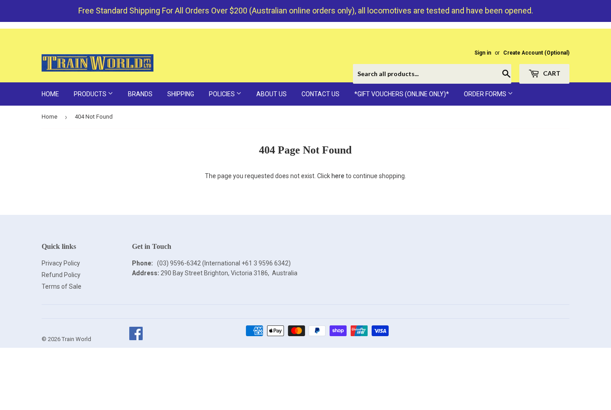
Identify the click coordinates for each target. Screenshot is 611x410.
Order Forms (486, 94)
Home (50, 94)
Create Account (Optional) (536, 53)
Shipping (180, 94)
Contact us (320, 94)
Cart (551, 73)
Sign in (483, 53)
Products (91, 94)
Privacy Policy (61, 263)
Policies (222, 94)
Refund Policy (61, 274)
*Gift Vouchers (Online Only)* (401, 94)
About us (271, 94)
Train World (76, 339)
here (337, 175)
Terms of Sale (61, 286)
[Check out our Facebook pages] (136, 339)
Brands (140, 94)
